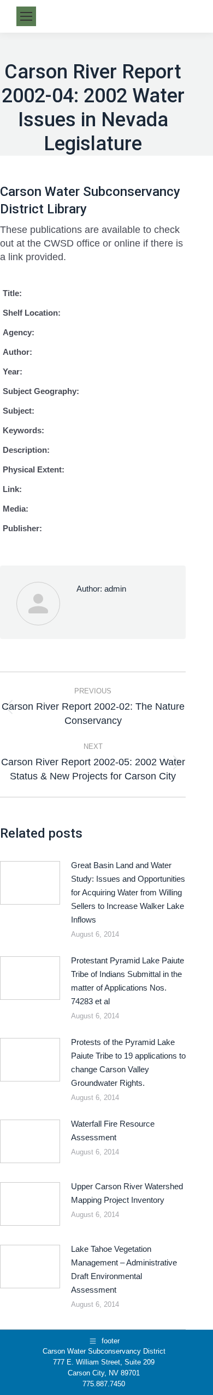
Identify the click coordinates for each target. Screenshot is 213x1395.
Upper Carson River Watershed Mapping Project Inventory (127, 1193)
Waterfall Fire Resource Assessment (113, 1130)
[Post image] (30, 883)
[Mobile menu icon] (26, 16)
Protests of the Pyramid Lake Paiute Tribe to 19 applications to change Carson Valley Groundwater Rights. (128, 1062)
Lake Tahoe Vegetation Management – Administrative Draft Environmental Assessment (124, 1269)
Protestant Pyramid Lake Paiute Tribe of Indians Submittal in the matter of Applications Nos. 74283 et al (127, 981)
